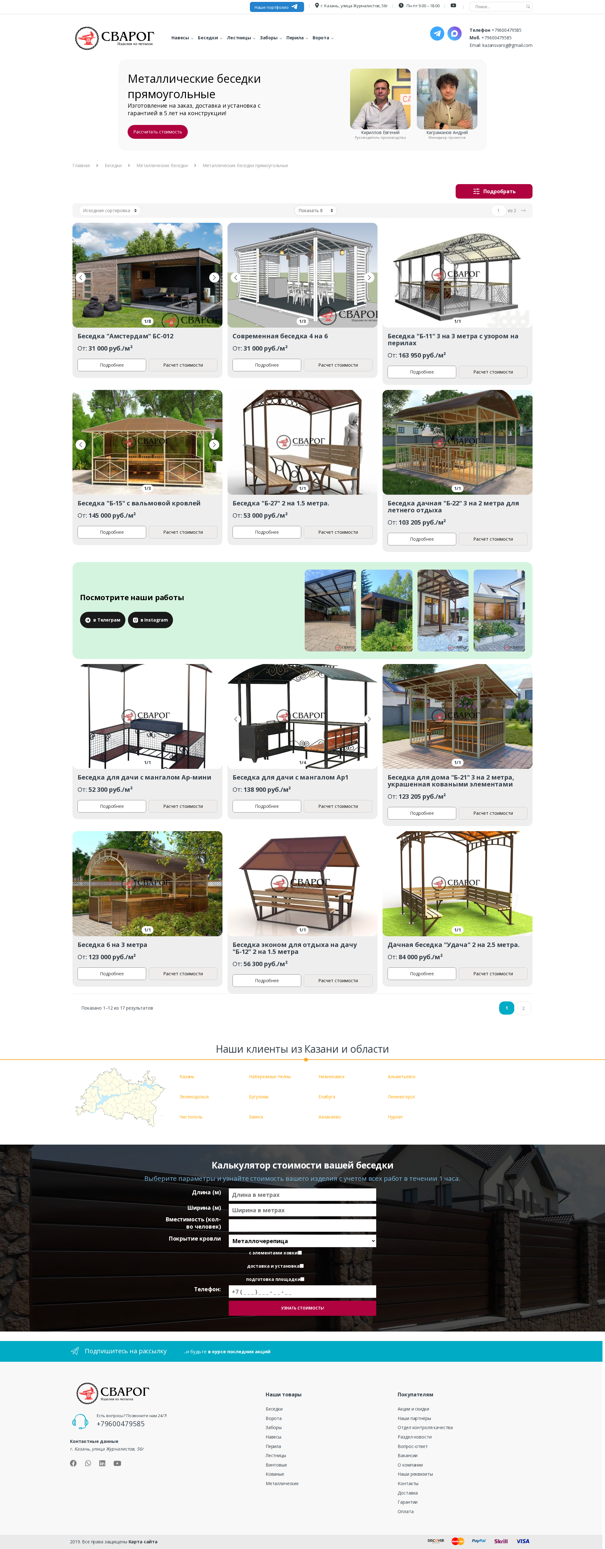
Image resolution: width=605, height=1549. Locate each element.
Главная (81, 165)
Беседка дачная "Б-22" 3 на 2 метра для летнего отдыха (453, 506)
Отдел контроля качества (425, 1427)
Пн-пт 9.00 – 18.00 (422, 5)
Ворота (274, 1418)
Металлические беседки (162, 165)
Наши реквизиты (415, 1474)
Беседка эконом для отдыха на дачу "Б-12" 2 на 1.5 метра (294, 948)
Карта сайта (143, 1542)
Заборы (274, 1427)
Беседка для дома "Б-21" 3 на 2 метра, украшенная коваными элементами (451, 780)
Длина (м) (206, 1192)
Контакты (408, 1483)
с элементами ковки (273, 1253)
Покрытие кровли (195, 1238)
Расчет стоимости (183, 365)
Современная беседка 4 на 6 (280, 336)
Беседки (113, 165)
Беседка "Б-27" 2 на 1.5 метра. (281, 503)
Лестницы (276, 1455)
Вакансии (408, 1455)
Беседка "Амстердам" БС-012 (125, 336)
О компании (410, 1465)
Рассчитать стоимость (157, 132)
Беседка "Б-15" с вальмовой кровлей (139, 503)
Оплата (405, 1511)
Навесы (273, 1437)
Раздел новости (414, 1437)
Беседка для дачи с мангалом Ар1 (291, 777)
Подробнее (112, 365)
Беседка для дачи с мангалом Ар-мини (144, 777)
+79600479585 (506, 30)
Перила (273, 1446)
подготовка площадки (273, 1279)
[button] (81, 278)
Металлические (282, 1483)
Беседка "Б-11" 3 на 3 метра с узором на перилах (453, 339)
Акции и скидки (413, 1409)
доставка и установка (273, 1266)
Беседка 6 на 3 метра (112, 944)
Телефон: (207, 1289)
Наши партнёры (414, 1418)
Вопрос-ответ (413, 1446)
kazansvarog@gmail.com (507, 45)
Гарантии (408, 1502)
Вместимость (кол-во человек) (193, 1223)
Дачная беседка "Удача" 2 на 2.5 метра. (454, 944)
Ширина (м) (204, 1207)
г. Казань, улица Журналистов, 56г (354, 5)
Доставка (408, 1493)
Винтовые (276, 1465)
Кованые (275, 1474)
